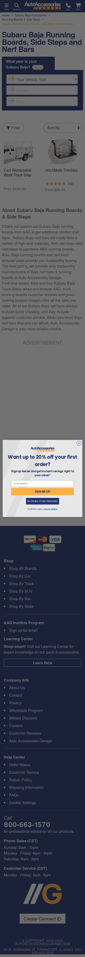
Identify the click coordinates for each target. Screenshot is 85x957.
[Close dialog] (79, 443)
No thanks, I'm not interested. (42, 501)
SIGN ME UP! (43, 492)
